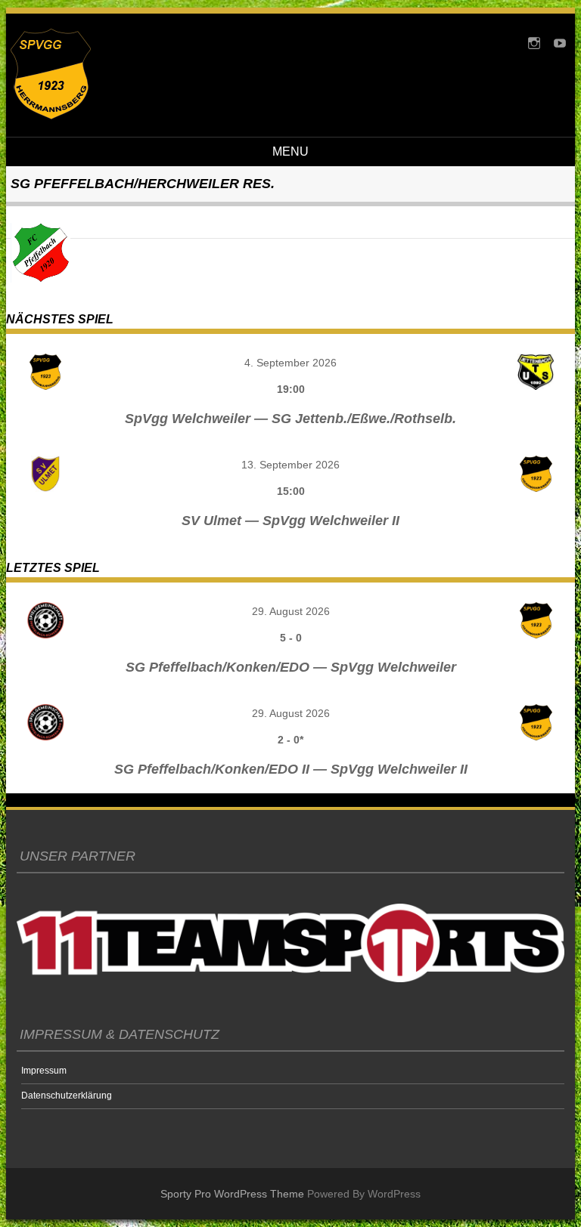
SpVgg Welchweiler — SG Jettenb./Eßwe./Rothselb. (290, 418)
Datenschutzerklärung (66, 1095)
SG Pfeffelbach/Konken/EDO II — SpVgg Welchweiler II (291, 769)
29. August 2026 (291, 611)
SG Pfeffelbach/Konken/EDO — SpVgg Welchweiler (291, 667)
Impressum (44, 1070)
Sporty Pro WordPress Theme (232, 1194)
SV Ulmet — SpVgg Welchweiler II (290, 520)
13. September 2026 (290, 465)
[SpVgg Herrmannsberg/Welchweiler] (51, 116)
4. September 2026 (290, 363)
